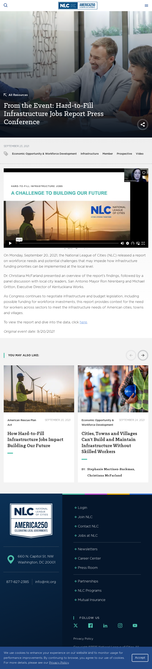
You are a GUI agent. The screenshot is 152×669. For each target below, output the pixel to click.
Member (108, 153)
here (83, 322)
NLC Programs (90, 590)
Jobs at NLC (88, 535)
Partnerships (88, 581)
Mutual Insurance (91, 600)
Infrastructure (90, 153)
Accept (140, 657)
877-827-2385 (17, 582)
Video (139, 153)
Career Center (89, 558)
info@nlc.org (45, 582)
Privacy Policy (59, 662)
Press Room (88, 568)
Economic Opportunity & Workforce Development (44, 153)
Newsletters (88, 549)
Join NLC (85, 517)
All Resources (18, 95)
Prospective (124, 153)
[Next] (143, 355)
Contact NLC (88, 526)
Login (82, 508)
